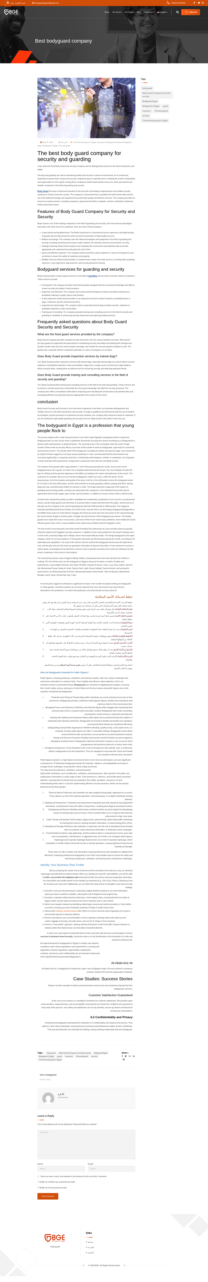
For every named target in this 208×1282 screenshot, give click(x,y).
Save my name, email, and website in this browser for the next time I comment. (73, 1176)
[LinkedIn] (134, 1056)
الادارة (65, 142)
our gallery (129, 12)
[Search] (177, 12)
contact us (148, 12)
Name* (40, 1164)
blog (139, 12)
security (94, 1056)
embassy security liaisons (66, 911)
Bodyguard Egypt (100, 1053)
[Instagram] (203, 3)
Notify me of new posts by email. (53, 1188)
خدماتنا (90, 1242)
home (107, 12)
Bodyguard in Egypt (50, 146)
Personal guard (64, 146)
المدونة (90, 1253)
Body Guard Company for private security (75, 1053)
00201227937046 (178, 3)
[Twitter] (199, 3)
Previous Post (45, 1080)
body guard (101, 142)
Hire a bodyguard (48, 1075)
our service (117, 12)
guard (59, 1056)
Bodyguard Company (114, 142)
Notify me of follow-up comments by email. (57, 1182)
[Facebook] (194, 3)
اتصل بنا (91, 1247)
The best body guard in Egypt (84, 142)
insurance (69, 1056)
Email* (91, 1164)
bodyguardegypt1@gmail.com (47, 3)
